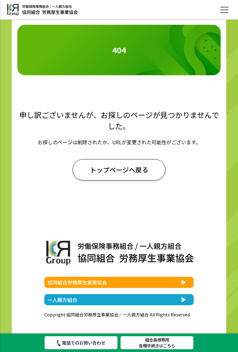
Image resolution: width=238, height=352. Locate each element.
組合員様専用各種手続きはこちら (157, 343)
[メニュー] (224, 9)
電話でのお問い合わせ (83, 343)
